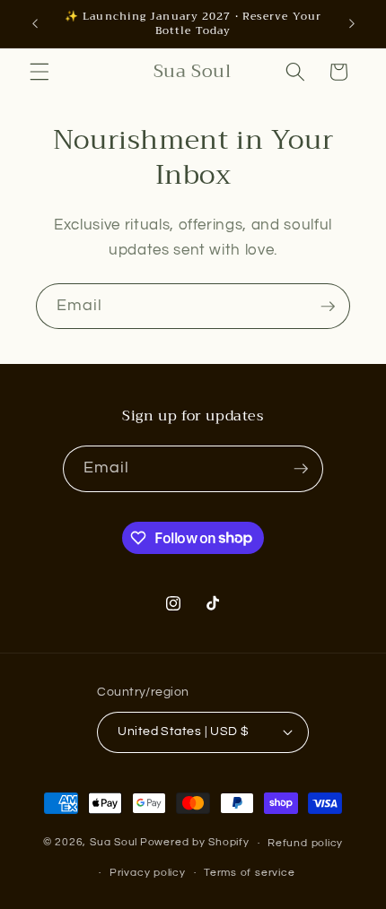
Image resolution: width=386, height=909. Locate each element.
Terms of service (249, 873)
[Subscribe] (327, 306)
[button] (39, 71)
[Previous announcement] (35, 24)
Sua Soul (113, 843)
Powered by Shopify (195, 843)
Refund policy (305, 843)
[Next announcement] (352, 24)
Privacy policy (148, 873)
